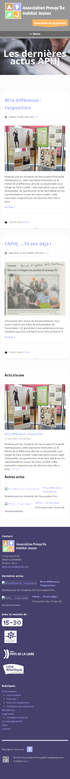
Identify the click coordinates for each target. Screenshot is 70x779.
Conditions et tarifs (17, 717)
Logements (8, 713)
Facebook (29, 749)
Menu (36, 34)
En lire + (10, 207)
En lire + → (18, 469)
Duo (26, 761)
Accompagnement (12, 721)
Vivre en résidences (18, 702)
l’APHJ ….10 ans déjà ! (28, 244)
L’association (14, 695)
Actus (26, 222)
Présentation (9, 691)
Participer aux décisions (20, 706)
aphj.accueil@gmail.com (15, 566)
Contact (6, 728)
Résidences (8, 710)
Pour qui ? (12, 699)
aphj (36, 117)
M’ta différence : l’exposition (24, 434)
